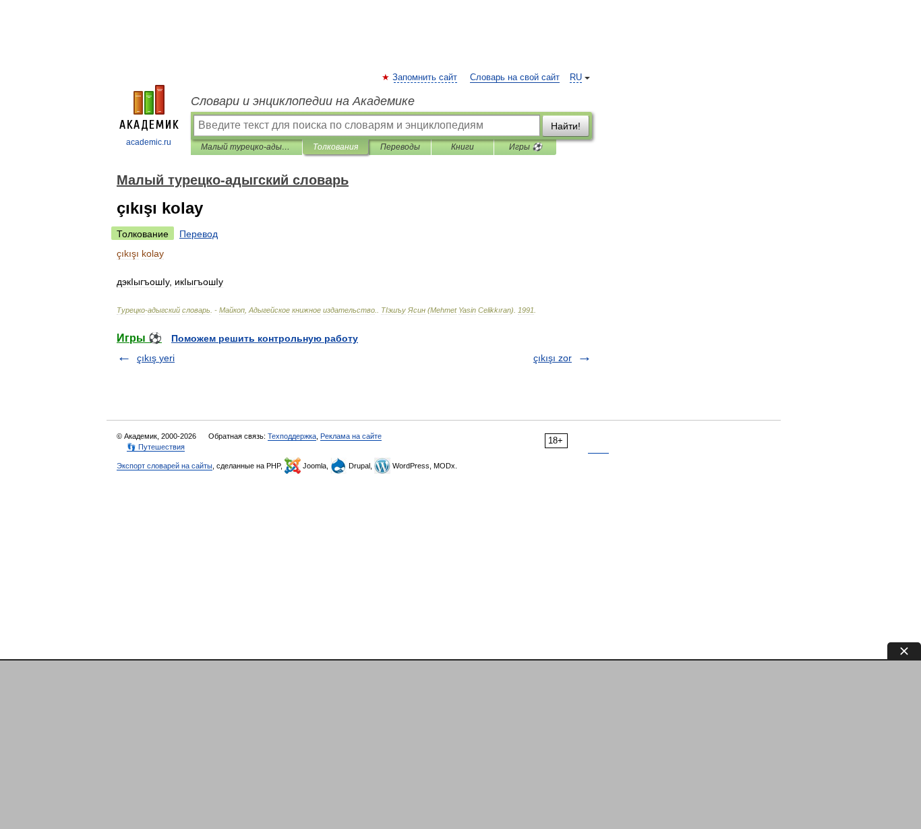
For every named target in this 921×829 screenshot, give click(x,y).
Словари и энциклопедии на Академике (303, 101)
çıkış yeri (156, 357)
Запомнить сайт (425, 77)
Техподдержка (292, 436)
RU (576, 77)
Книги (462, 147)
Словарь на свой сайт (515, 77)
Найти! (566, 126)
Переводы (400, 147)
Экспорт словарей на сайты (164, 466)
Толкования (335, 147)
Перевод (198, 233)
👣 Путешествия (156, 447)
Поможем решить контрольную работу (264, 338)
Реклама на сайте (351, 436)
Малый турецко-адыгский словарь (246, 147)
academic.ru (148, 142)
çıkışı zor (552, 357)
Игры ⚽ (525, 147)
